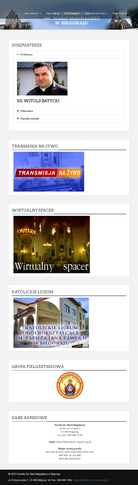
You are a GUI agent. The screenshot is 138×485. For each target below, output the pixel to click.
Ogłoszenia (53, 13)
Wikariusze (27, 110)
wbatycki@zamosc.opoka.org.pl (90, 480)
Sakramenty (120, 13)
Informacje (71, 13)
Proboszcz (27, 54)
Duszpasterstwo (95, 13)
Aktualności (32, 13)
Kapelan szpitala (30, 118)
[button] (69, 54)
